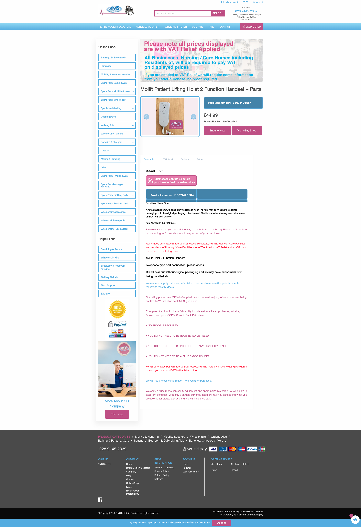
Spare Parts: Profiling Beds (114, 195)
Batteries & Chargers (111, 142)
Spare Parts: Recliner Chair (114, 203)
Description (149, 159)
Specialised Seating (111, 108)
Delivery (185, 159)
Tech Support (108, 285)
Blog (128, 475)
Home (129, 464)
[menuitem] (115, 26)
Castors (105, 150)
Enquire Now (217, 130)
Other (104, 167)
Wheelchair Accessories (113, 212)
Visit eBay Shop (246, 130)
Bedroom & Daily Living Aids (166, 440)
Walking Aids (107, 125)
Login (185, 464)
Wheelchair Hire (110, 257)
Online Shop (253, 26)
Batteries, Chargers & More (206, 440)
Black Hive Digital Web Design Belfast (243, 511)
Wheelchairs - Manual (112, 133)
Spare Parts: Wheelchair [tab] (113, 99)
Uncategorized (108, 116)
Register (187, 467)
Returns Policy (161, 475)
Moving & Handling (110, 159)
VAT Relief (168, 159)
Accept (221, 522)
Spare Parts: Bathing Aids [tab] (114, 82)
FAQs (211, 26)
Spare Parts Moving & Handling (112, 185)
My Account (232, 2)
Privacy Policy (161, 471)
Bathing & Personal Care (113, 440)
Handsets (106, 66)
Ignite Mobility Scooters (115, 26)
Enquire (105, 293)
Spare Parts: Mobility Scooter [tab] (115, 91)
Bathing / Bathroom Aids (113, 57)
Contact (225, 26)
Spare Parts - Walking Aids (114, 175)
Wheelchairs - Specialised (114, 228)
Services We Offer (147, 26)
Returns (200, 159)
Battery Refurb (109, 277)
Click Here (117, 414)
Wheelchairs (198, 436)
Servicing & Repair (175, 26)
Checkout (258, 2)
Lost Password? (191, 471)
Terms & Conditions (164, 467)
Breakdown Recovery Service (113, 267)
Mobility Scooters (174, 436)
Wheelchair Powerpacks (113, 220)
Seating (138, 440)
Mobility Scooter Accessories (115, 74)
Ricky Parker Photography (250, 514)
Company (197, 26)
